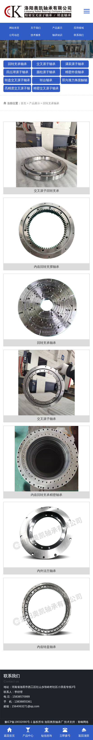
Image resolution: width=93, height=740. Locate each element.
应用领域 (79, 27)
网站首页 (14, 27)
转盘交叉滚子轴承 (17, 80)
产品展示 (57, 27)
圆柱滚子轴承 (46, 72)
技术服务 (36, 35)
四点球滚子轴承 (17, 72)
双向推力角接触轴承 (74, 81)
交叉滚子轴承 (46, 64)
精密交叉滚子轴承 (46, 88)
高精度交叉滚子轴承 (17, 89)
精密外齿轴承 (74, 72)
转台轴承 (46, 80)
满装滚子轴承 (74, 64)
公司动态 (14, 35)
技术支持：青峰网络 (76, 722)
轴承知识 (57, 35)
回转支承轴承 (17, 64)
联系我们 (79, 35)
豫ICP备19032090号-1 (18, 722)
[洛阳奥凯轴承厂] (37, 11)
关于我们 (36, 27)
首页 (23, 103)
